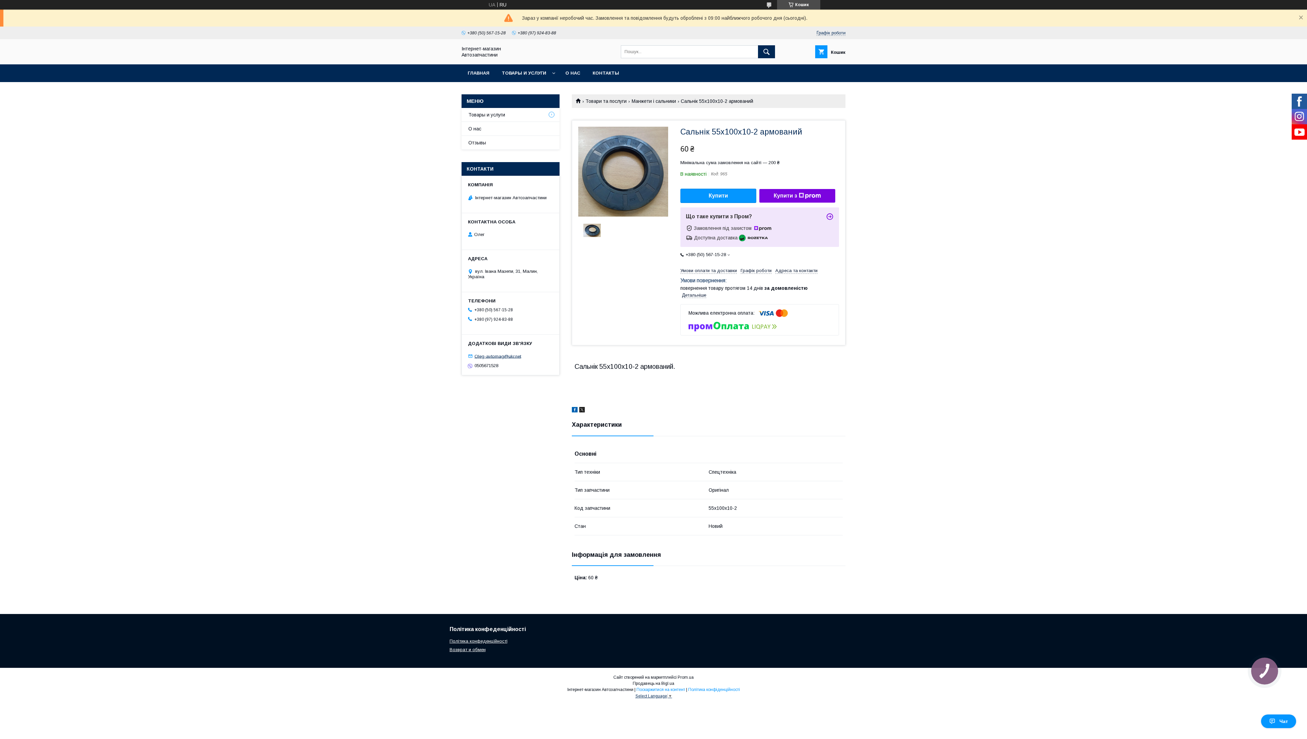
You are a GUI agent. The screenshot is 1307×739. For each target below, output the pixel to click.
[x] (582, 410)
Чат (1283, 721)
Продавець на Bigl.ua (653, 683)
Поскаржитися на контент (660, 689)
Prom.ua (686, 677)
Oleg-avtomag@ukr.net (497, 356)
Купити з (785, 196)
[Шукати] (766, 51)
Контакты (606, 73)
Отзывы (477, 142)
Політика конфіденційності (714, 689)
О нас (572, 73)
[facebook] (575, 410)
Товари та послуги (606, 101)
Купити (718, 196)
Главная (478, 73)
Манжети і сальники (654, 101)
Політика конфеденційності (478, 641)
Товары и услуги (524, 73)
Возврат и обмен (468, 649)
